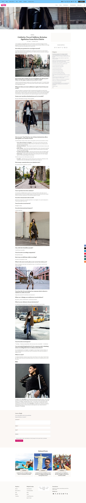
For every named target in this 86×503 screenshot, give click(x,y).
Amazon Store (31, 1)
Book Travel (29, 497)
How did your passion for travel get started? (59, 54)
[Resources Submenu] (82, 5)
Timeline (25, 1)
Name (16, 425)
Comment (17, 419)
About (3, 1)
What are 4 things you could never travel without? (60, 79)
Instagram (17, 406)
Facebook (23, 406)
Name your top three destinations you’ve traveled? (60, 60)
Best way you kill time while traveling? (58, 73)
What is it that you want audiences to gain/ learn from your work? (60, 58)
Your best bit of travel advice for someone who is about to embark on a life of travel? (60, 77)
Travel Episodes (73, 5)
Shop (28, 494)
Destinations (65, 5)
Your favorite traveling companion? (58, 72)
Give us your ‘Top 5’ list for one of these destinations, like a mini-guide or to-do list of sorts (60, 62)
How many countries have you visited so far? (59, 63)
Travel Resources (30, 496)
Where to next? (55, 86)
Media (20, 1)
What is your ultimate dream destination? (59, 80)
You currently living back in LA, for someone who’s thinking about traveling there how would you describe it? (60, 84)
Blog (7, 1)
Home (60, 5)
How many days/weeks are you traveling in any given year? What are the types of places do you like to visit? (61, 56)
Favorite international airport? (57, 69)
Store (56, 5)
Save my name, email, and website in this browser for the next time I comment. (31, 438)
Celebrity (32, 34)
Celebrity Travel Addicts (22, 43)
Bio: (53, 87)
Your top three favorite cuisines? (57, 65)
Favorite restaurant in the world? (57, 66)
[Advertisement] (59, 95)
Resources (79, 5)
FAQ (17, 1)
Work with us (11, 1)
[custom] (62, 2)
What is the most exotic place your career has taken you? (61, 75)
